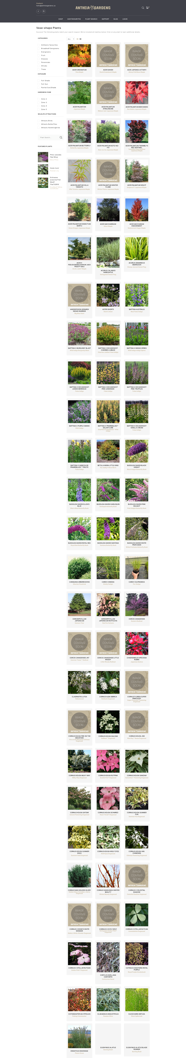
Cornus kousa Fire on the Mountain (79, 737)
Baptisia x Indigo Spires (137, 348)
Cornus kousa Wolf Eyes (108, 851)
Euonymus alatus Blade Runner (136, 1052)
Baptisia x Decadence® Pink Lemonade (108, 388)
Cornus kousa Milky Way (79, 775)
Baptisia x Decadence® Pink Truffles (136, 388)
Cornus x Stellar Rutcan (137, 929)
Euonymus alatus (108, 1051)
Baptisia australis (137, 309)
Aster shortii (108, 309)
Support (105, 19)
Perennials (45, 62)
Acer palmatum (79, 107)
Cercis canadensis (137, 619)
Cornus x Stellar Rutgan (79, 968)
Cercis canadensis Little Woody (108, 659)
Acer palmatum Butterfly (79, 146)
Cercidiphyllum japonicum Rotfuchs (108, 620)
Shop (61, 19)
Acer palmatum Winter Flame (108, 186)
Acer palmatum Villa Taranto (79, 186)
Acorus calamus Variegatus (108, 271)
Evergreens (46, 52)
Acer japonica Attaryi (136, 70)
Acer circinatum (79, 70)
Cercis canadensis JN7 (79, 658)
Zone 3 (44, 102)
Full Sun (44, 84)
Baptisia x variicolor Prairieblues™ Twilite (79, 466)
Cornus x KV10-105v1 (108, 929)
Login (125, 19)
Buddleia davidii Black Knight (136, 466)
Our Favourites (74, 19)
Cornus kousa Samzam (136, 775)
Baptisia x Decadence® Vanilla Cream (136, 427)
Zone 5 (44, 109)
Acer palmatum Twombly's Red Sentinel (137, 147)
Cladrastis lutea (79, 697)
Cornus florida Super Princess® (136, 697)
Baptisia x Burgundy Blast (79, 348)
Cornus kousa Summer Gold (79, 852)
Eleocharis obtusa (137, 1014)
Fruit (43, 55)
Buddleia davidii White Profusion (136, 544)
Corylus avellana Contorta (108, 976)
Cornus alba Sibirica (108, 697)
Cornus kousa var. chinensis (137, 852)
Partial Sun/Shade (48, 87)
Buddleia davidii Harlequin (108, 504)
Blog (116, 19)
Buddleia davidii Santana (108, 543)
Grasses (44, 59)
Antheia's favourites (49, 45)
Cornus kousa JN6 (137, 736)
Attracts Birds (47, 121)
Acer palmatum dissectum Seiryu (79, 225)
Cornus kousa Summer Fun (136, 813)
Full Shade (45, 81)
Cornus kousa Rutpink (108, 775)
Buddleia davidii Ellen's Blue (79, 505)
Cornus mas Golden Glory (79, 890)
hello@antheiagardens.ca (45, 6)
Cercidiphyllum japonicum (79, 620)
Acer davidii (108, 70)
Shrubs (44, 66)
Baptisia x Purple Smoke (79, 426)
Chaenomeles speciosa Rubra (137, 659)
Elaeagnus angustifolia (108, 1014)
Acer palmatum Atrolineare (108, 108)
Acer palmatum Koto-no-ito (108, 147)
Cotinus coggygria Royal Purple (137, 969)
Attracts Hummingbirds (50, 128)
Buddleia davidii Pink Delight (137, 505)
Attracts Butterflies (49, 124)
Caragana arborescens (79, 582)
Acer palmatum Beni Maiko (137, 107)
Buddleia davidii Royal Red (79, 543)
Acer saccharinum (108, 224)
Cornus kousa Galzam (108, 736)
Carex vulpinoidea (137, 582)
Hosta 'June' (54, 168)
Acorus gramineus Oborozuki (137, 264)
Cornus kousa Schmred (108, 812)
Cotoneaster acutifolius (79, 1014)
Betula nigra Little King (108, 465)
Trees (43, 69)
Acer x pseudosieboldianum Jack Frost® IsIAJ (79, 264)
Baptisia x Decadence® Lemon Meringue (79, 388)
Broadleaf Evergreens (50, 48)
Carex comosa (108, 582)
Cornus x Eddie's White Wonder (79, 930)
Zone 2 (44, 99)
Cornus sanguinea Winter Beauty (108, 891)
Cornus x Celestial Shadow (136, 891)
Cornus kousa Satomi (79, 812)
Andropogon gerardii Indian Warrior (79, 310)
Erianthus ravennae (79, 1051)
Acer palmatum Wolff (136, 185)
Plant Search (91, 19)
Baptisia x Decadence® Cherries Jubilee (108, 349)
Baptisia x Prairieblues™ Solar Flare (108, 427)
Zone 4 (44, 106)
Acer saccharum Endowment (137, 225)
